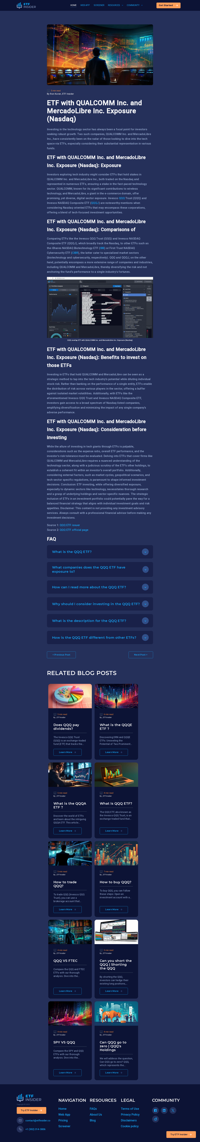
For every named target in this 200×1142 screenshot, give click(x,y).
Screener (64, 1126)
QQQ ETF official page (74, 529)
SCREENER (99, 5)
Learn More (65, 752)
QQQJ (95, 203)
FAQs (93, 1108)
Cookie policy (130, 1126)
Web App (64, 1114)
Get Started (166, 5)
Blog (93, 1120)
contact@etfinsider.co (37, 1120)
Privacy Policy (130, 1114)
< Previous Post (61, 654)
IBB (102, 248)
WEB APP (85, 5)
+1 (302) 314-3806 (35, 1129)
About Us (96, 1114)
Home (62, 1108)
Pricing (63, 1120)
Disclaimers (129, 1120)
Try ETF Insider (179, 1134)
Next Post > (140, 654)
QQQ (122, 198)
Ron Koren (55, 94)
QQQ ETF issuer (70, 525)
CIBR (75, 252)
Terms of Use (130, 1108)
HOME (73, 5)
